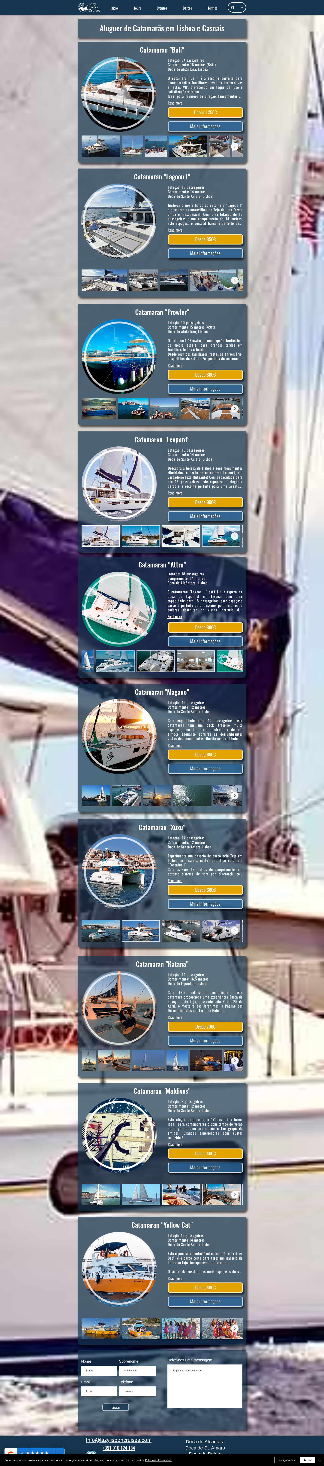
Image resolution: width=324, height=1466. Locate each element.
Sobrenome (128, 1361)
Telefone (126, 1382)
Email (85, 1382)
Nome (86, 1361)
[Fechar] (319, 1460)
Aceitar (308, 1460)
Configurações (286, 1460)
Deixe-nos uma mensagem (189, 1360)
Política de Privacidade (158, 1460)
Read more (175, 102)
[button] (137, 8)
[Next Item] (234, 146)
